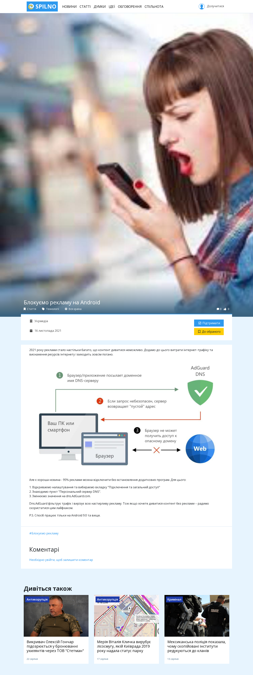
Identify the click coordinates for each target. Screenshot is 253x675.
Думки (100, 6)
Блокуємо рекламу (45, 533)
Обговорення (130, 6)
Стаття (31, 309)
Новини (69, 6)
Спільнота (154, 6)
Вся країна (74, 309)
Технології (52, 309)
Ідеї (112, 6)
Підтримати (211, 323)
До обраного (211, 332)
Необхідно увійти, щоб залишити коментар (61, 560)
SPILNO (45, 6)
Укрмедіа (41, 321)
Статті (85, 6)
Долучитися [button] (215, 6)
